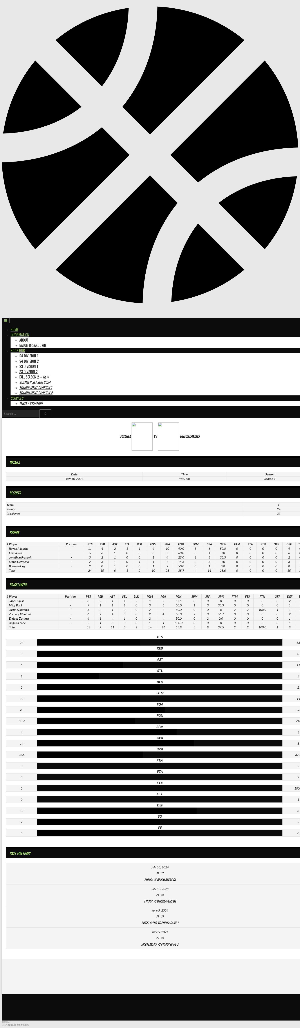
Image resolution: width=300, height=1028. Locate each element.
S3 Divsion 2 (28, 371)
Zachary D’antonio (20, 614)
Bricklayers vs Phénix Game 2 (160, 944)
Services (17, 398)
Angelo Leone (17, 623)
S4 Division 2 (29, 361)
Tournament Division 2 (35, 392)
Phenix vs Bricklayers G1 (160, 879)
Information (20, 334)
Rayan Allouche (18, 548)
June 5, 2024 (160, 910)
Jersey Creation (30, 403)
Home (14, 329)
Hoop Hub (18, 350)
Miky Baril (15, 605)
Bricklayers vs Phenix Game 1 (159, 922)
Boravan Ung (17, 566)
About (24, 340)
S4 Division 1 (28, 355)
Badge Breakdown (32, 345)
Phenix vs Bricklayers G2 (160, 901)
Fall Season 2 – (34, 377)
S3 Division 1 (28, 366)
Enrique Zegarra (19, 618)
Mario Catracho (19, 562)
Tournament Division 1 (35, 387)
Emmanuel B (16, 553)
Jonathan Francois (20, 557)
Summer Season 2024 (35, 382)
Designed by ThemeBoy (15, 1024)
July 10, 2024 (160, 867)
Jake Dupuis (16, 601)
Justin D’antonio (19, 609)
